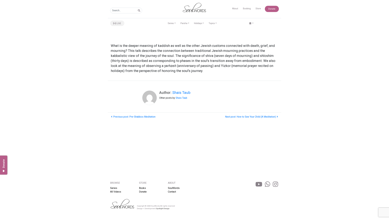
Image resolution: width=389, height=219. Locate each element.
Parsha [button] (184, 23)
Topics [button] (212, 23)
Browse (115, 182)
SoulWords (174, 188)
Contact (172, 191)
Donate (271, 9)
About (235, 8)
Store (258, 8)
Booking (247, 8)
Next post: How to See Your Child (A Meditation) (250, 116)
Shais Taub (181, 92)
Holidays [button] (198, 23)
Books (142, 188)
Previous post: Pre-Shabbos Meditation (134, 116)
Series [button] (171, 23)
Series (113, 188)
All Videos (115, 191)
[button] (251, 23)
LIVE (119, 23)
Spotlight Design (162, 209)
